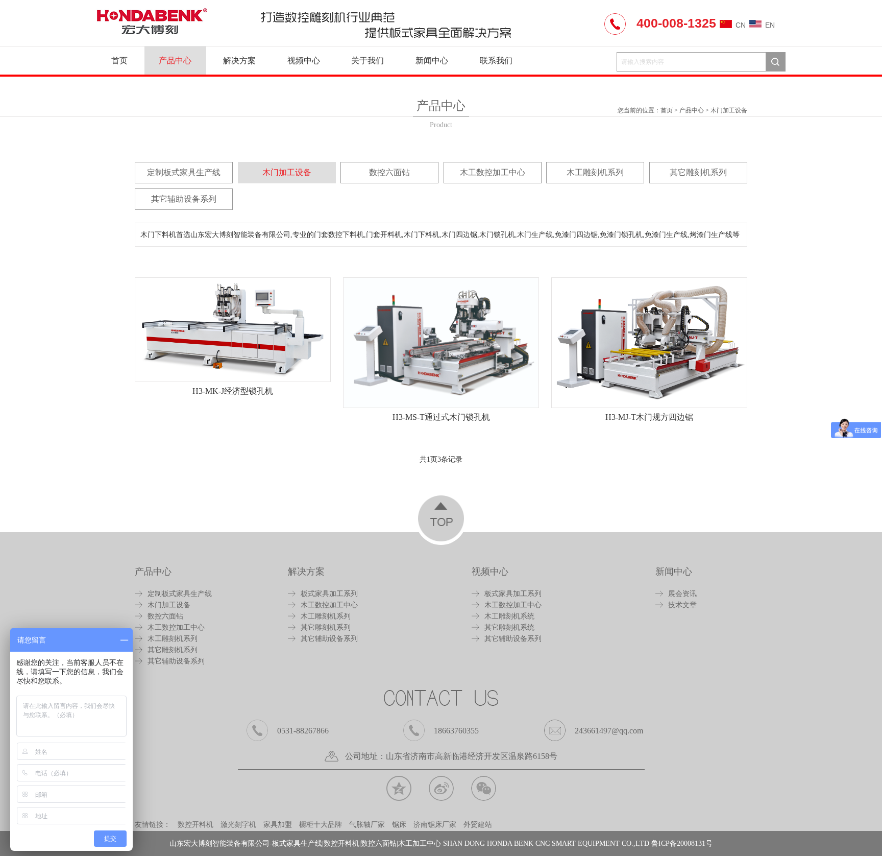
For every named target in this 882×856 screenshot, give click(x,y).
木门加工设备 (728, 110)
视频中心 (303, 60)
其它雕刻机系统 (509, 627)
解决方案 (239, 60)
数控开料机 (195, 824)
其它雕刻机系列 (698, 172)
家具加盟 (277, 824)
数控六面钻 (389, 172)
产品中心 (175, 60)
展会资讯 (682, 594)
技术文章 (682, 605)
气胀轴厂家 (367, 824)
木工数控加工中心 (492, 172)
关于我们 (367, 60)
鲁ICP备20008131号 (682, 843)
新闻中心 (431, 60)
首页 (119, 60)
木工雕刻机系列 (595, 172)
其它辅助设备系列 (183, 199)
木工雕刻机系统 (509, 616)
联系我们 (496, 60)
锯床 (399, 824)
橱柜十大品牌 (320, 824)
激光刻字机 (238, 824)
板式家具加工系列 (329, 594)
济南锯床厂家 (434, 824)
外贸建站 (477, 824)
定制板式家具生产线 (183, 172)
